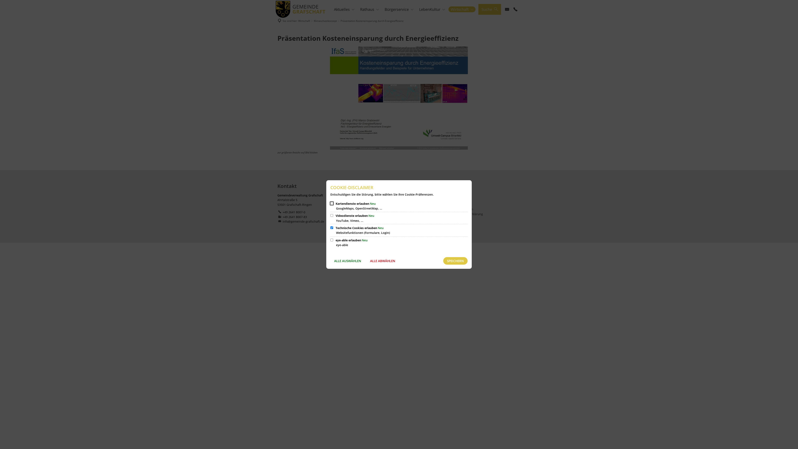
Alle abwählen (382, 261)
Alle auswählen (347, 261)
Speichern (455, 261)
